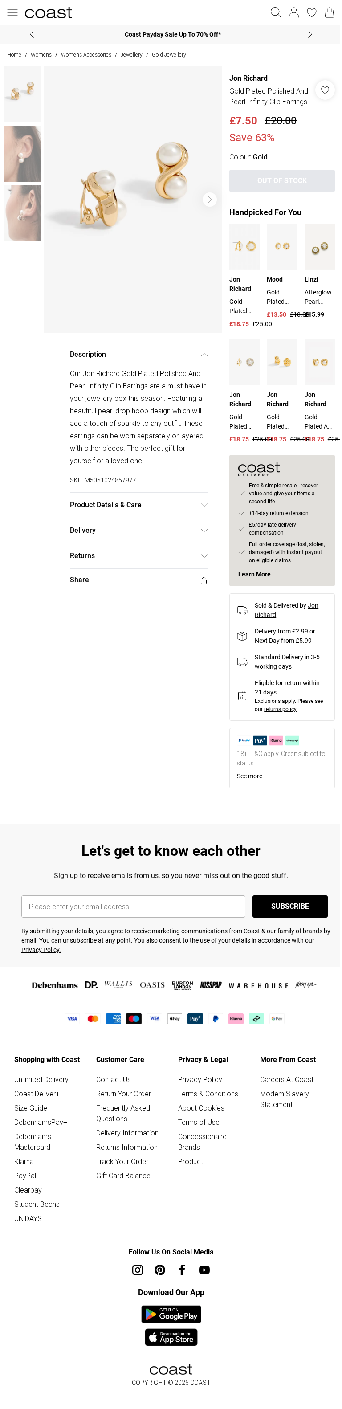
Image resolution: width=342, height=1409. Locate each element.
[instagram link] (137, 1270)
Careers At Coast (287, 1079)
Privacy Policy (200, 1079)
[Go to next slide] (210, 199)
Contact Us (113, 1079)
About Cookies (201, 1107)
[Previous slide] (31, 34)
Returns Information (127, 1147)
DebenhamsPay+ (40, 1122)
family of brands (299, 931)
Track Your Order (122, 1161)
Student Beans (37, 1204)
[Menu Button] (12, 12)
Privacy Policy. (41, 949)
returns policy (280, 709)
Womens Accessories (86, 54)
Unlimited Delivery (41, 1079)
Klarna (24, 1161)
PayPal (25, 1175)
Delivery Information (127, 1132)
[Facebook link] (182, 1270)
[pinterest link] (160, 1270)
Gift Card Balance (123, 1175)
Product (190, 1161)
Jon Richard (248, 78)
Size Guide (30, 1107)
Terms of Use (199, 1122)
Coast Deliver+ (37, 1093)
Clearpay (28, 1189)
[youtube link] (204, 1270)
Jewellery (131, 54)
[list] (133, 199)
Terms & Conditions (208, 1093)
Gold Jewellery (169, 54)
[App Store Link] (171, 1325)
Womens (41, 54)
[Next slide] (310, 34)
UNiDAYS (28, 1218)
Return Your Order (123, 1093)
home (14, 54)
